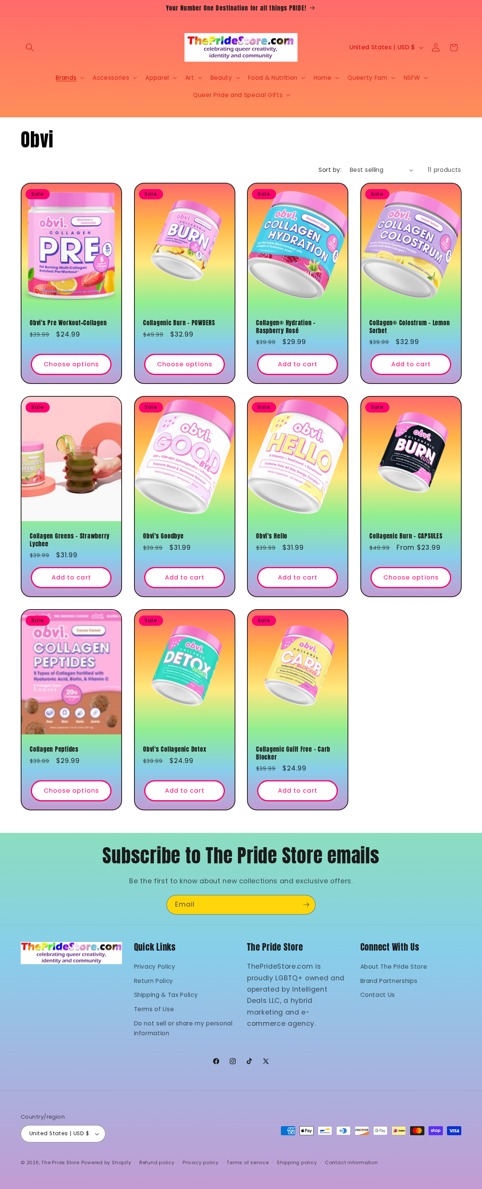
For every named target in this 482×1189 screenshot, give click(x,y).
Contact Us (377, 995)
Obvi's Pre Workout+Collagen (68, 323)
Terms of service (247, 1162)
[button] (30, 47)
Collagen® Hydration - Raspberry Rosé (286, 327)
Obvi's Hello (271, 536)
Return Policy (154, 981)
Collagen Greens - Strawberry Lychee (70, 539)
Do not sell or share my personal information (183, 1028)
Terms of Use (154, 1009)
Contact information (351, 1162)
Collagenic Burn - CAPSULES (405, 536)
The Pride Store (60, 1162)
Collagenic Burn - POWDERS (179, 323)
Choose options (71, 364)
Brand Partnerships (389, 981)
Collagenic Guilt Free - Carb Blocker (293, 753)
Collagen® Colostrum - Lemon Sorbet (409, 327)
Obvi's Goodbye (163, 536)
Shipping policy (297, 1162)
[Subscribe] (306, 904)
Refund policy (157, 1162)
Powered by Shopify (106, 1162)
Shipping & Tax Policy (166, 995)
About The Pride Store (393, 967)
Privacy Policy (154, 967)
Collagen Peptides (54, 749)
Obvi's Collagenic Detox (174, 749)
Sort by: (330, 170)
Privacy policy (201, 1162)
